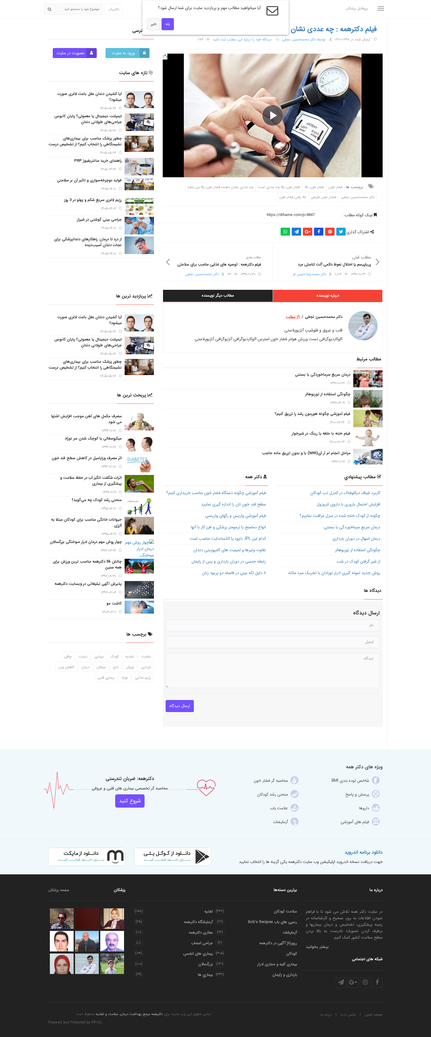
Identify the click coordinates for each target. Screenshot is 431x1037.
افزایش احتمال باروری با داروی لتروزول (348, 504)
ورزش (130, 667)
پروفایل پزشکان (357, 8)
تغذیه (129, 656)
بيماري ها (205, 975)
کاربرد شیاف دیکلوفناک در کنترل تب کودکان (345, 493)
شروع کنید (130, 801)
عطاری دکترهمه (201, 932)
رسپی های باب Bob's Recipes (272, 922)
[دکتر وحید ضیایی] (87, 918)
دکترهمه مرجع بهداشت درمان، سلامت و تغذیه (129, 1014)
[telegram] (341, 983)
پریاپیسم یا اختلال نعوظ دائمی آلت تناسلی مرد (334, 265)
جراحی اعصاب (202, 943)
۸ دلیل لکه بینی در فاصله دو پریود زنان (234, 573)
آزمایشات (290, 932)
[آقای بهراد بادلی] (112, 963)
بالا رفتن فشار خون (292, 197)
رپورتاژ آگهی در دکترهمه (278, 943)
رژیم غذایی (143, 677)
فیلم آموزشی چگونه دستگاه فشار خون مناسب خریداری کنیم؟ (216, 493)
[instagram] (365, 983)
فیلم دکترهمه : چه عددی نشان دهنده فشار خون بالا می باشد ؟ (289, 29)
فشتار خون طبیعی (323, 197)
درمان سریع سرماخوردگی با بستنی (352, 527)
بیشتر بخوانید (317, 947)
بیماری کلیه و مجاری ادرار (277, 964)
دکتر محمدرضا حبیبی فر (309, 274)
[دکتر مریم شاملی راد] (112, 918)
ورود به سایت (123, 53)
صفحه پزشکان (58, 890)
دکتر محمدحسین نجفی (358, 197)
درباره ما (326, 1014)
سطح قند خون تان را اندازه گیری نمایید (233, 504)
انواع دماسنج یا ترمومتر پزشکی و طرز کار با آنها (228, 527)
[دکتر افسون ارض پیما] (62, 963)
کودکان (291, 954)
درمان (85, 667)
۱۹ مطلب (293, 317)
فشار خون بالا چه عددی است (279, 187)
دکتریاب (113, 9)
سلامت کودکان (285, 911)
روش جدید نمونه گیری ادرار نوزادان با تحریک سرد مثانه (334, 573)
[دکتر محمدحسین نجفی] (87, 963)
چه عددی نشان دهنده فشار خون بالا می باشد (220, 187)
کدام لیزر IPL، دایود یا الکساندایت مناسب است (228, 538)
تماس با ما (348, 1014)
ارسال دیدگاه (179, 706)
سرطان (101, 667)
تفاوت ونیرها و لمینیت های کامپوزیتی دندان (230, 550)
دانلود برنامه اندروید (364, 852)
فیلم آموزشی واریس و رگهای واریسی (235, 515)
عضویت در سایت (71, 53)
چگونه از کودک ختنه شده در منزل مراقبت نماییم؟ (340, 515)
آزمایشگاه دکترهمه (198, 922)
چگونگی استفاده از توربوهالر (357, 550)
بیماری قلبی (106, 677)
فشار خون (335, 187)
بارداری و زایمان (284, 975)
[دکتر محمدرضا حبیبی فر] (87, 941)
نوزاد (124, 677)
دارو (116, 667)
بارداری (146, 667)
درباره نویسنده (328, 295)
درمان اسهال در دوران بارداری (356, 538)
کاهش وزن (66, 667)
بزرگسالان (205, 964)
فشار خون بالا (314, 187)
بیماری (98, 656)
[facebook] (377, 983)
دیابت (83, 656)
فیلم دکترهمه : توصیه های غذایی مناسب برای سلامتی (219, 265)
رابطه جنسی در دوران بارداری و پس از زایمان (228, 561)
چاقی (68, 656)
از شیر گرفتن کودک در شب (358, 561)
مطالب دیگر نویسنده (218, 295)
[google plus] (353, 983)
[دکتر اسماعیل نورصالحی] (112, 941)
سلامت (146, 656)
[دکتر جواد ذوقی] (62, 918)
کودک (114, 656)
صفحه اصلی (374, 1014)
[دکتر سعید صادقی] (62, 941)
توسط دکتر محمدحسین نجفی (303, 39)
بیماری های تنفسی (198, 954)
